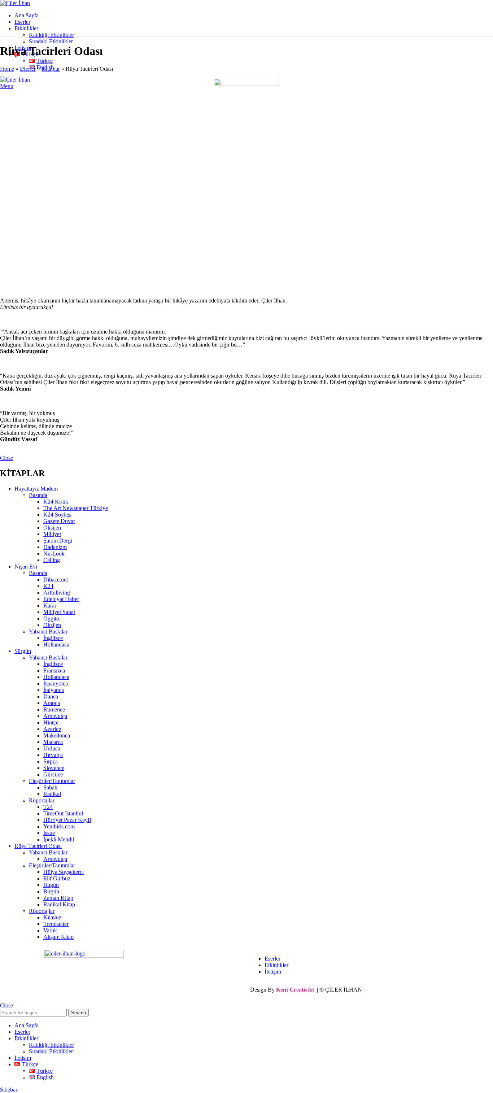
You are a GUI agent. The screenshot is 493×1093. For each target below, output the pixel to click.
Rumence (54, 709)
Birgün (51, 891)
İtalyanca (53, 690)
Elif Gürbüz (56, 878)
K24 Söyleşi (57, 514)
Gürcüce (53, 774)
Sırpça (50, 761)
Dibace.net (55, 579)
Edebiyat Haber (61, 599)
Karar (49, 605)
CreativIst (301, 990)
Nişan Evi (25, 566)
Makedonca (56, 735)
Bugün (51, 885)
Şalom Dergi (57, 540)
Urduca (51, 748)
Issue (49, 833)
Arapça (51, 703)
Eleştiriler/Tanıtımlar (52, 781)
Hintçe (50, 722)
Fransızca (54, 670)
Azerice (52, 729)
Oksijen (52, 527)
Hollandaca (56, 644)
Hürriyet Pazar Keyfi (67, 820)
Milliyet (52, 534)
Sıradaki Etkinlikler (51, 41)
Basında (38, 495)
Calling (51, 560)
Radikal (52, 794)
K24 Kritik (55, 501)
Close (6, 458)
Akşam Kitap (58, 937)
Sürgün (22, 651)
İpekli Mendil (58, 839)
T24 (48, 807)
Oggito (51, 618)
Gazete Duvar (59, 521)
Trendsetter (56, 924)
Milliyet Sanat (59, 612)
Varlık (50, 930)
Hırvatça (53, 755)
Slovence (53, 768)
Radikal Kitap (59, 904)
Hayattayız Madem (36, 488)
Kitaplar (51, 69)
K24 (48, 586)
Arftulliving (56, 592)
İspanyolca (55, 683)
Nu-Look (54, 553)
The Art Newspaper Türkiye (75, 508)
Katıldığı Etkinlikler (51, 35)
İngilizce (53, 638)
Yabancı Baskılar (48, 631)
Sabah (50, 787)
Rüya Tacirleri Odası (38, 846)
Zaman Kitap (58, 898)
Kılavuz (52, 917)
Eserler (28, 69)
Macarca (53, 742)
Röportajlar (41, 800)
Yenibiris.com (59, 826)
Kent (282, 990)
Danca (50, 696)
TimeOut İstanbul (63, 813)
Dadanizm (55, 547)
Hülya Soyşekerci (63, 872)
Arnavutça (55, 716)
